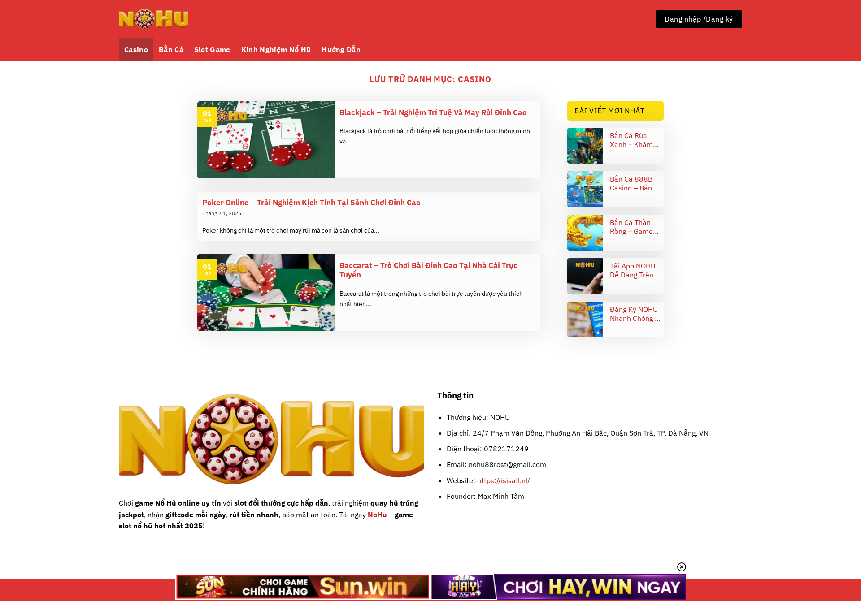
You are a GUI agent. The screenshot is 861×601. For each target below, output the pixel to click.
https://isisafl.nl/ (503, 480)
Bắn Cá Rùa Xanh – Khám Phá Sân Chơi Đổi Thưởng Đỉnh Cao (636, 139)
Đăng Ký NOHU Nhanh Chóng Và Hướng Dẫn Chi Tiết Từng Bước (636, 313)
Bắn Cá (171, 49)
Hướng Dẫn (341, 49)
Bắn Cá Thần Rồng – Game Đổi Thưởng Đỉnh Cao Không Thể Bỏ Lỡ (636, 226)
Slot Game (212, 49)
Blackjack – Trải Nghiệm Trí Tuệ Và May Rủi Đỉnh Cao (433, 112)
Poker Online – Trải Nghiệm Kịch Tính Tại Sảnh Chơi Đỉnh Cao (311, 203)
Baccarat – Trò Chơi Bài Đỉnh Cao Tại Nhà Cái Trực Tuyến (428, 270)
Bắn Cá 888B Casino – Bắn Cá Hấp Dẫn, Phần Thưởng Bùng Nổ (636, 183)
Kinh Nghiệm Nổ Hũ (276, 49)
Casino (136, 49)
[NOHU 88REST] (153, 19)
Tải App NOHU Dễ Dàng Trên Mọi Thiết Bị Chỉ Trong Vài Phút (635, 270)
